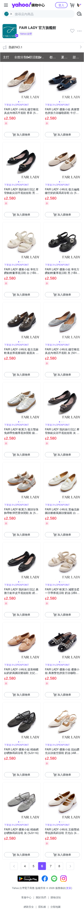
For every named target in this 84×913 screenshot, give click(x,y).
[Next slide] (38, 81)
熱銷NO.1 (15, 47)
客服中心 (26, 897)
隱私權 (42, 907)
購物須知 (56, 897)
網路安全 (29, 907)
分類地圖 (55, 907)
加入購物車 (23, 134)
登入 (61, 5)
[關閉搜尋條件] (11, 14)
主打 (6, 57)
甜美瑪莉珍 (77, 57)
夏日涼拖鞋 (66, 57)
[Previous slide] (5, 81)
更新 (68, 888)
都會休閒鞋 (54, 57)
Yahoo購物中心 (28, 5)
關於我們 (41, 897)
